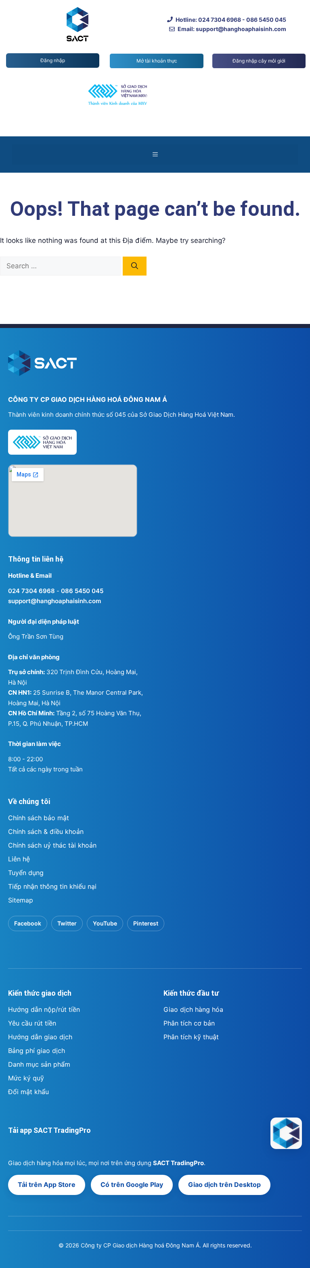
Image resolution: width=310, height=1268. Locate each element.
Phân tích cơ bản (189, 1023)
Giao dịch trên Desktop (224, 1184)
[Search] (135, 266)
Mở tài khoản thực (156, 61)
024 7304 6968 (31, 591)
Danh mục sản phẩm (39, 1064)
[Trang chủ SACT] (42, 366)
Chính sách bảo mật (38, 818)
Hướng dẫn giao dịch (40, 1037)
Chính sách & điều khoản (46, 831)
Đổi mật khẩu (28, 1092)
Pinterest (145, 923)
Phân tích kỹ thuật (191, 1037)
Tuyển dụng (26, 873)
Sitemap (20, 900)
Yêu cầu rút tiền (32, 1023)
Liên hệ (19, 859)
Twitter (67, 923)
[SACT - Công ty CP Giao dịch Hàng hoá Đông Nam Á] (286, 1133)
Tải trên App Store (46, 1184)
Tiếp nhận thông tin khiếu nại (52, 886)
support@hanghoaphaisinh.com (54, 601)
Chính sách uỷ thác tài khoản (52, 845)
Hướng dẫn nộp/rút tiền (44, 1009)
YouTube (105, 923)
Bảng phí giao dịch (36, 1051)
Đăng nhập (52, 60)
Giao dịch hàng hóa (193, 1009)
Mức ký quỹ (26, 1078)
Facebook (27, 923)
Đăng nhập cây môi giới (258, 61)
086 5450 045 (82, 591)
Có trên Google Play (132, 1184)
